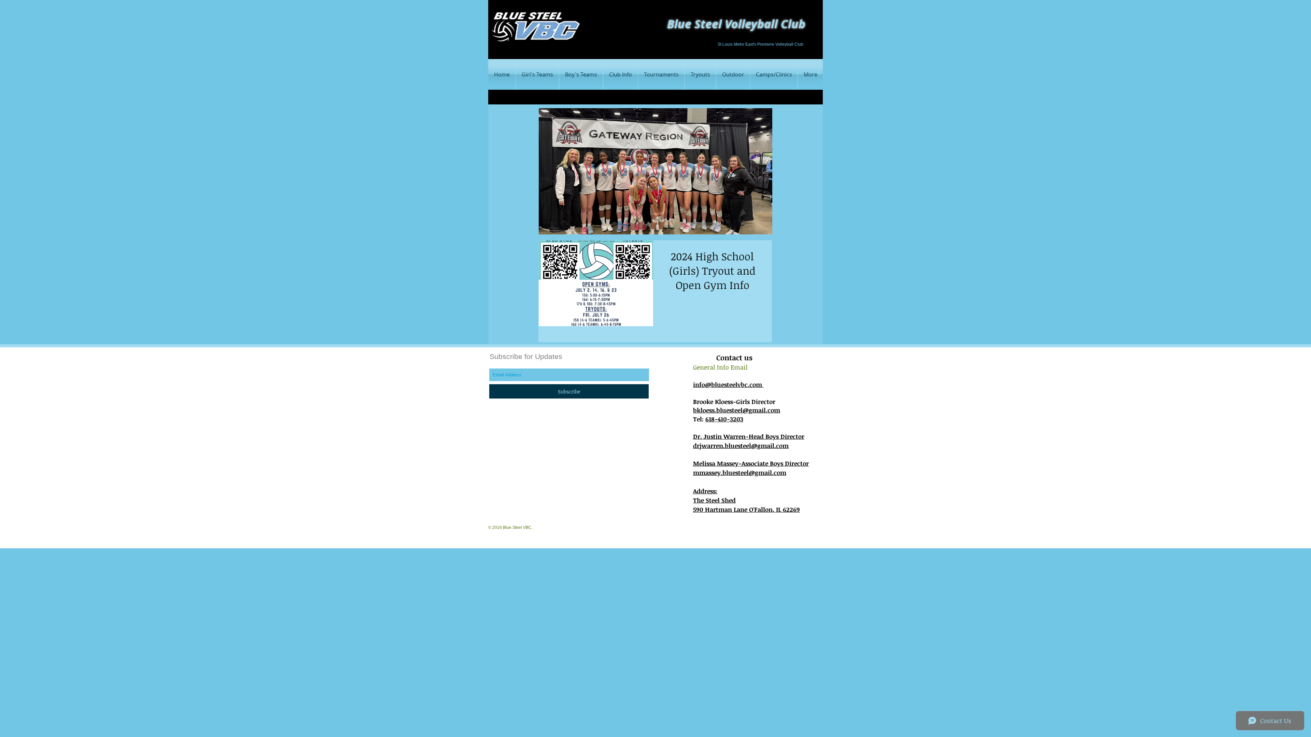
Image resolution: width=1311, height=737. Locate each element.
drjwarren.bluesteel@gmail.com (741, 446)
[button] (581, 74)
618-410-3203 (724, 419)
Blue (679, 24)
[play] (758, 228)
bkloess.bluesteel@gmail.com (736, 410)
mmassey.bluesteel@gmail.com (739, 472)
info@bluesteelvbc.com (728, 384)
